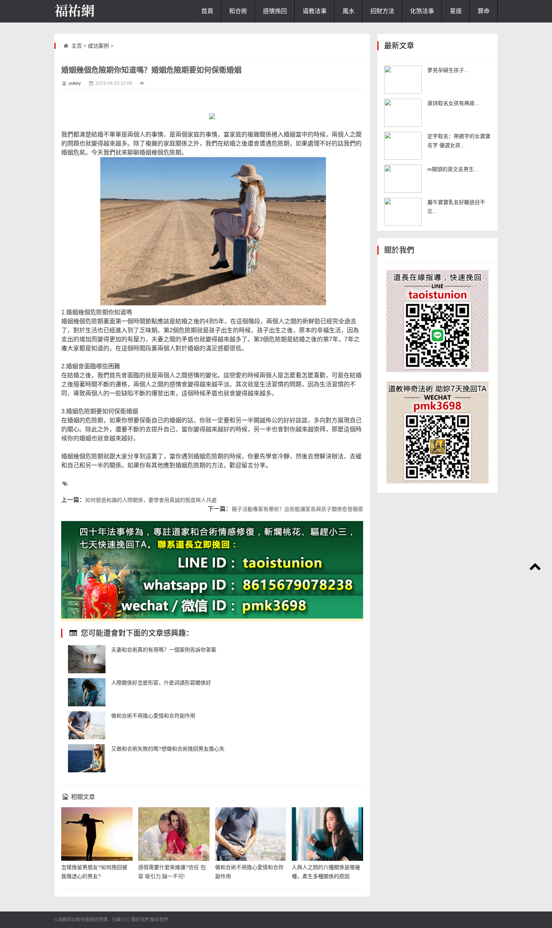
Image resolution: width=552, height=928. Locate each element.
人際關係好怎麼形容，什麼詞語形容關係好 (161, 683)
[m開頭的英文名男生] (403, 179)
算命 (484, 11)
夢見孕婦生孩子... (448, 70)
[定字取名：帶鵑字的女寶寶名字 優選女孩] (403, 146)
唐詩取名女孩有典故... (453, 103)
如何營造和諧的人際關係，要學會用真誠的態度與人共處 (151, 500)
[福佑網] (92, 11)
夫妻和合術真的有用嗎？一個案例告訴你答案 (163, 650)
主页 (76, 46)
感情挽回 (275, 11)
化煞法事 (422, 11)
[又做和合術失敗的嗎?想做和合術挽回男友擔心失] (87, 758)
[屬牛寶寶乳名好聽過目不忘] (403, 212)
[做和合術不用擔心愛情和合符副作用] (87, 725)
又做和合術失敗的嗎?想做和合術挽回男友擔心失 (168, 749)
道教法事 (315, 11)
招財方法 (382, 11)
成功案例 (98, 46)
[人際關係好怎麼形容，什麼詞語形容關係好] (87, 692)
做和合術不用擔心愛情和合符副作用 (153, 716)
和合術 (238, 11)
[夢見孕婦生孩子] (403, 80)
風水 (348, 11)
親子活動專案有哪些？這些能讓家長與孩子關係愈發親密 (297, 509)
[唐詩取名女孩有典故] (403, 113)
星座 (456, 11)
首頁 (207, 11)
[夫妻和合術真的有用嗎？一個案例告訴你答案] (87, 659)
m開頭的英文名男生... (452, 169)
